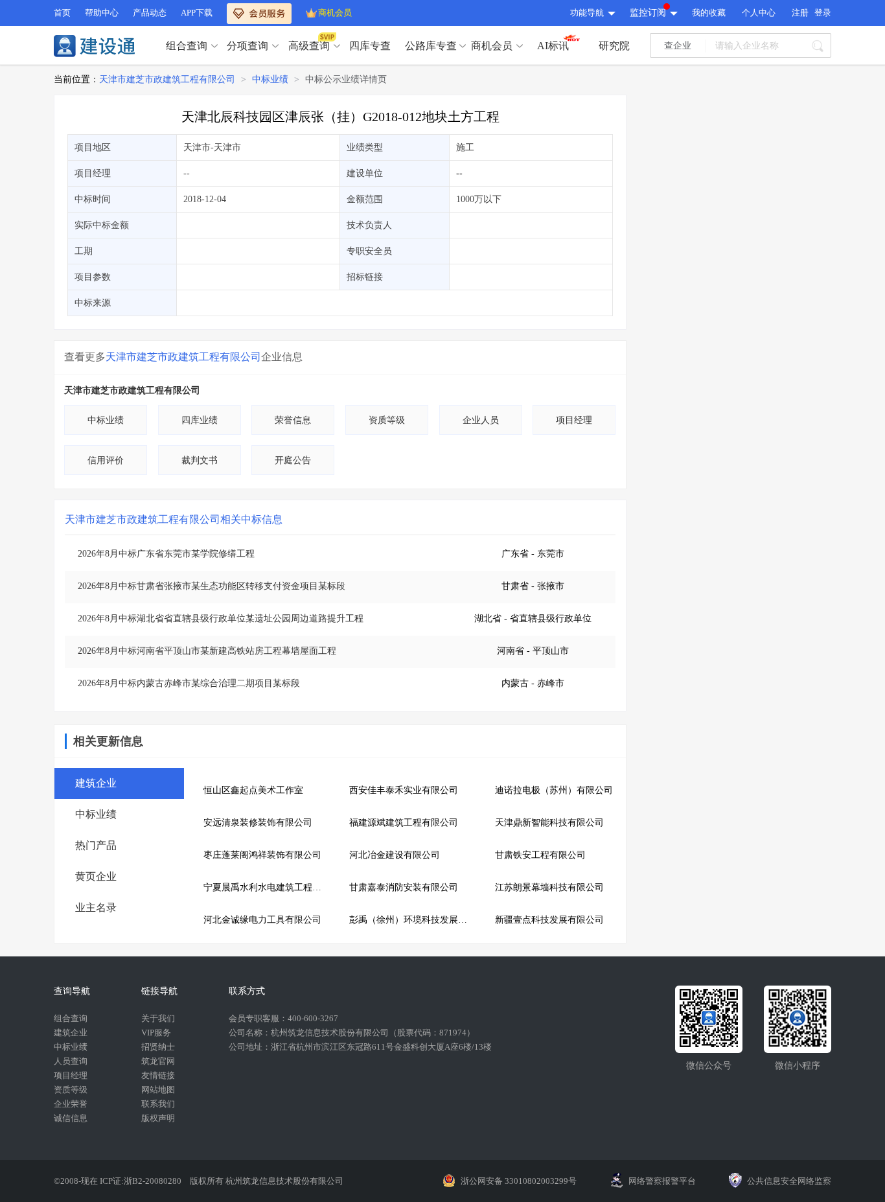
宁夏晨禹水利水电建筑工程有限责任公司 (266, 887)
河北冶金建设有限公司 (394, 855)
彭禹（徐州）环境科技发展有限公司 (412, 920)
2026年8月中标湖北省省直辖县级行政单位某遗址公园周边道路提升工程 (220, 618)
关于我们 (158, 1018)
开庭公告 (293, 460)
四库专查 (370, 45)
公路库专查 (431, 45)
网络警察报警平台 (662, 1181)
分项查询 (247, 45)
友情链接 (158, 1075)
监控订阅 (648, 12)
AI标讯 (553, 45)
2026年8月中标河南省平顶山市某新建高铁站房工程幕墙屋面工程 (207, 651)
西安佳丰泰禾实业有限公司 (403, 790)
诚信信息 (70, 1118)
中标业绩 (270, 79)
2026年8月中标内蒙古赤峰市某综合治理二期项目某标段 (189, 683)
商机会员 (335, 12)
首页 (62, 12)
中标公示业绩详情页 (346, 79)
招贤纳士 (158, 1047)
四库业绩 (199, 420)
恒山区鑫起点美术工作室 (253, 790)
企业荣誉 (70, 1104)
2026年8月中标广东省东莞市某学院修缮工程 (166, 554)
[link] (167, 79)
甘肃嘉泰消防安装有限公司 (403, 887)
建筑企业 (70, 1032)
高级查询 (309, 45)
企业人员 (481, 420)
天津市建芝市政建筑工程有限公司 (167, 79)
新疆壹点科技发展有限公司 (549, 920)
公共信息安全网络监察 (789, 1181)
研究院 (614, 45)
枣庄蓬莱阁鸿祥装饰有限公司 (262, 855)
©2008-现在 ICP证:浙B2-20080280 (118, 1181)
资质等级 (387, 420)
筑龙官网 (158, 1061)
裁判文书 (199, 460)
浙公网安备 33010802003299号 (519, 1181)
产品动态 (150, 12)
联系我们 (158, 1104)
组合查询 (186, 45)
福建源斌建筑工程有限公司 (403, 822)
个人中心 (759, 12)
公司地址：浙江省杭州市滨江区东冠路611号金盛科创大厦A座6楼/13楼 (360, 1047)
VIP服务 (156, 1032)
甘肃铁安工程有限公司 (540, 855)
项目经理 (574, 420)
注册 (800, 12)
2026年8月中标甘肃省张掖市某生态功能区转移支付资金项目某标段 (211, 586)
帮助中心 (102, 12)
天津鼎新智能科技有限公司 (549, 822)
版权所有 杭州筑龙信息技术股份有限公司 (266, 1181)
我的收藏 (709, 12)
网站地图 (158, 1089)
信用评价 (105, 460)
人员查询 (70, 1061)
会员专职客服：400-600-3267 (283, 1018)
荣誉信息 (293, 420)
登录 (822, 12)
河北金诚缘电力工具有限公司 (262, 920)
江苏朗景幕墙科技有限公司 (549, 887)
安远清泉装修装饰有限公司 (257, 822)
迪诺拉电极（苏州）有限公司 (554, 790)
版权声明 (158, 1118)
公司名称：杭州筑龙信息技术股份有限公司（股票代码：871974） (352, 1032)
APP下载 (197, 12)
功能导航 (587, 12)
